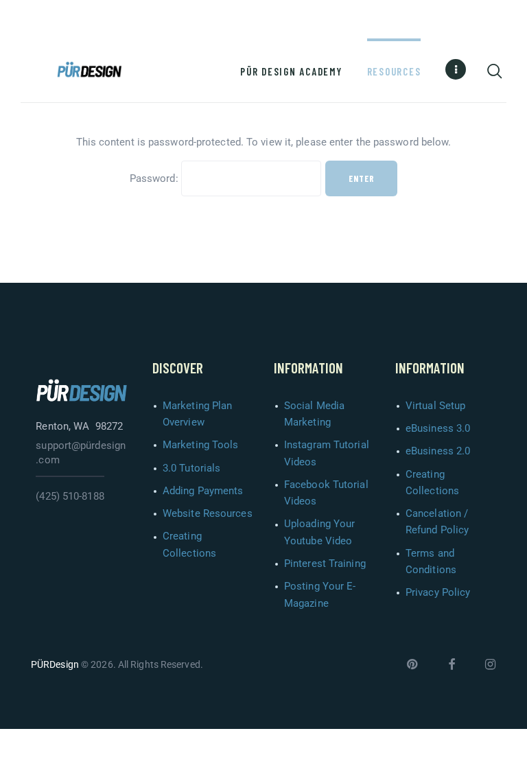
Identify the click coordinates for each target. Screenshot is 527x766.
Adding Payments (203, 491)
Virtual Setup (435, 405)
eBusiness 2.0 (438, 451)
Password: (155, 178)
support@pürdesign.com (81, 452)
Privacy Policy (438, 592)
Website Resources (208, 513)
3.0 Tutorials (191, 468)
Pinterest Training (325, 563)
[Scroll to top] (511, 750)
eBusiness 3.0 (438, 428)
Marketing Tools (201, 445)
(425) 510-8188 (70, 496)
